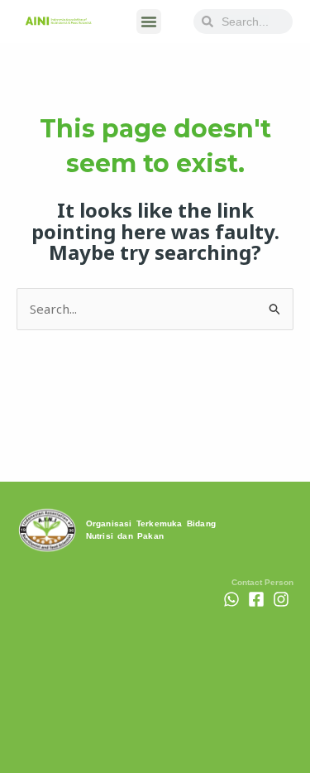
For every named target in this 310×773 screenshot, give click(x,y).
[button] (148, 21)
